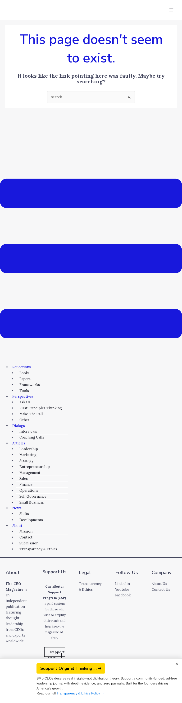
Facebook (123, 595)
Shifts (24, 513)
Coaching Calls (31, 437)
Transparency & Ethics (38, 549)
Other (24, 420)
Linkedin (122, 583)
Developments (31, 520)
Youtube (122, 589)
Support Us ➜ (56, 655)
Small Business (31, 502)
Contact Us (161, 589)
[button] (91, 259)
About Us (159, 583)
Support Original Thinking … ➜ (70, 668)
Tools (24, 390)
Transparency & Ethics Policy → (80, 693)
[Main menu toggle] (171, 10)
